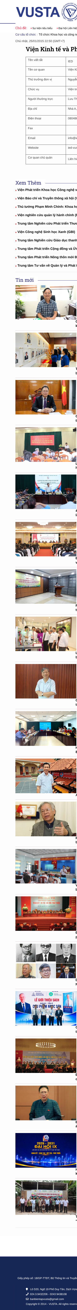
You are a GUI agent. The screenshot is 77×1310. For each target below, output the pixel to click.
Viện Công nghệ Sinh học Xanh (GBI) (46, 232)
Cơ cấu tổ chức (25, 34)
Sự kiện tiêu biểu (42, 28)
